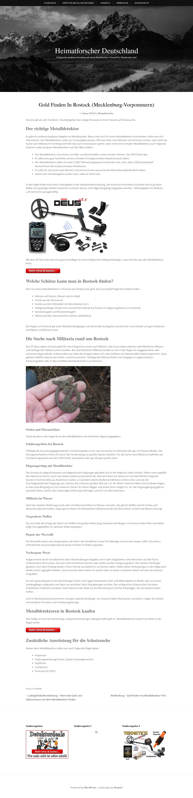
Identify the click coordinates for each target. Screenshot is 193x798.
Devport (118, 787)
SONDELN (105, 3)
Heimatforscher (105, 113)
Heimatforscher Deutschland (96, 50)
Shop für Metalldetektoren (78, 3)
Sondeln (38, 688)
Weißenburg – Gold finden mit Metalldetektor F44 (138, 695)
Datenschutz (142, 3)
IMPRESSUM (122, 3)
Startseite (50, 3)
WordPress (90, 787)
